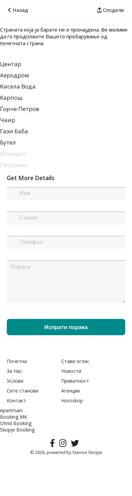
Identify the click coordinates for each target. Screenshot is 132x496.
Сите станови (22, 390)
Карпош (11, 97)
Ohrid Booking (15, 423)
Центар (10, 64)
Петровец (14, 165)
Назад (19, 9)
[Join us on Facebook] (54, 444)
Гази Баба (14, 131)
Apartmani (11, 410)
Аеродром (14, 75)
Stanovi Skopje (87, 452)
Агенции (70, 390)
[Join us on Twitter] (76, 444)
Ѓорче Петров (19, 109)
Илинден (13, 153)
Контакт (16, 400)
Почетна (17, 361)
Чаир (7, 120)
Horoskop (72, 400)
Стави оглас (75, 361)
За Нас (14, 371)
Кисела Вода (18, 86)
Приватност (75, 381)
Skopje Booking (17, 429)
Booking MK (13, 417)
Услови (15, 381)
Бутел (8, 142)
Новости (71, 371)
